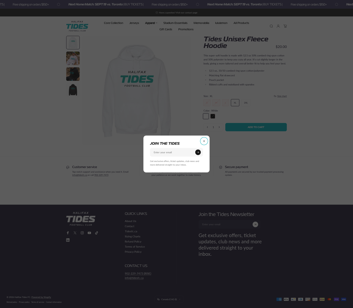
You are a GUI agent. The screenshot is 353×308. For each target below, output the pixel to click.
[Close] (204, 141)
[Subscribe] (198, 152)
